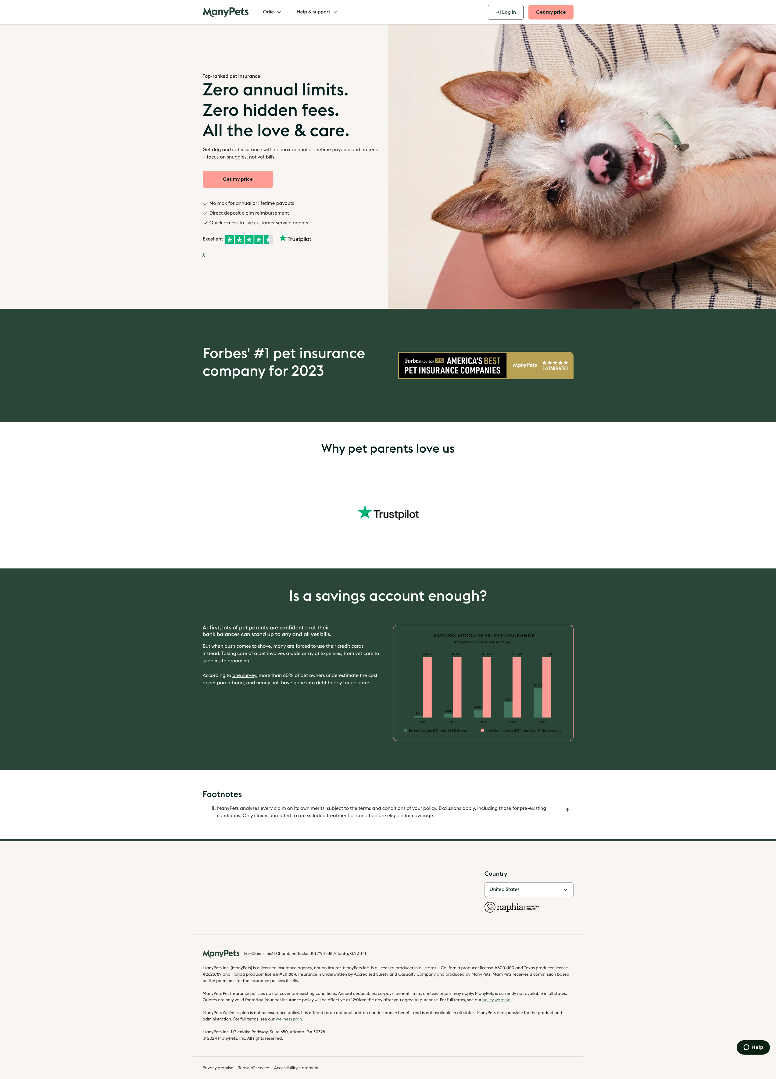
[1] (204, 255)
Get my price (551, 12)
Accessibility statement (296, 1068)
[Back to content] (568, 810)
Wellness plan (289, 1019)
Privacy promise (218, 1068)
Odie (268, 12)
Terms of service (253, 1068)
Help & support (313, 12)
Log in (509, 12)
